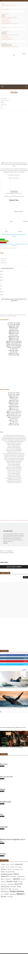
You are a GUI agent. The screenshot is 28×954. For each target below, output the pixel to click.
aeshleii (7, 864)
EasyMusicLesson (6, 874)
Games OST (5, 876)
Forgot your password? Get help (9, 17)
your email (4, 27)
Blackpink (12, 867)
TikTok (2, 894)
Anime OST (19, 864)
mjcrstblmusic (10, 884)
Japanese (16, 879)
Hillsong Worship (20, 876)
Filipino (4, 248)
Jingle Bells (4, 827)
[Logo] (10, 94)
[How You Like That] (14, 772)
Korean (9, 881)
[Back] (1, 2)
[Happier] (14, 784)
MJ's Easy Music (4, 884)
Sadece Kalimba (15, 889)
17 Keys (3, 864)
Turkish (6, 894)
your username (5, 9)
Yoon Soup (10, 896)
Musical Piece (5, 886)
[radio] (15, 181)
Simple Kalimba (13, 248)
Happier (2, 789)
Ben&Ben (3, 867)
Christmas (9, 869)
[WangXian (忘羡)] (14, 797)
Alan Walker (12, 864)
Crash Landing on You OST (17, 869)
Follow (25, 658)
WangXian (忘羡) (5, 802)
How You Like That (6, 777)
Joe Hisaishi (23, 879)
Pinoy (7, 248)
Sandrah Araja (5, 891)
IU (11, 879)
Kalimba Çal (3, 881)
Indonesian (7, 879)
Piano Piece (13, 886)
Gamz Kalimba (13, 876)
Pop (10, 889)
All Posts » (5, 543)
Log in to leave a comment (14, 566)
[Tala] (14, 810)
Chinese (3, 869)
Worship (3, 896)
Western (21, 894)
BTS (16, 867)
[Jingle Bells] (14, 822)
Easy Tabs (3, 260)
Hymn (2, 879)
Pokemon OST (4, 889)
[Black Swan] (14, 759)
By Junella (20, 867)
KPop (15, 881)
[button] (2, 86)
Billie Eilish (8, 867)
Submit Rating (14, 191)
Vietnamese (13, 894)
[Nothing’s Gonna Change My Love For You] (14, 835)
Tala (1, 814)
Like (26, 655)
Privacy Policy (4, 20)
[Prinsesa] (14, 849)
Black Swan (4, 764)
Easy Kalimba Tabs (10, 871)
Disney (3, 871)
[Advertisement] (14, 70)
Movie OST (18, 884)
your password (5, 14)
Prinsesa (3, 854)
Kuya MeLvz (20, 881)
